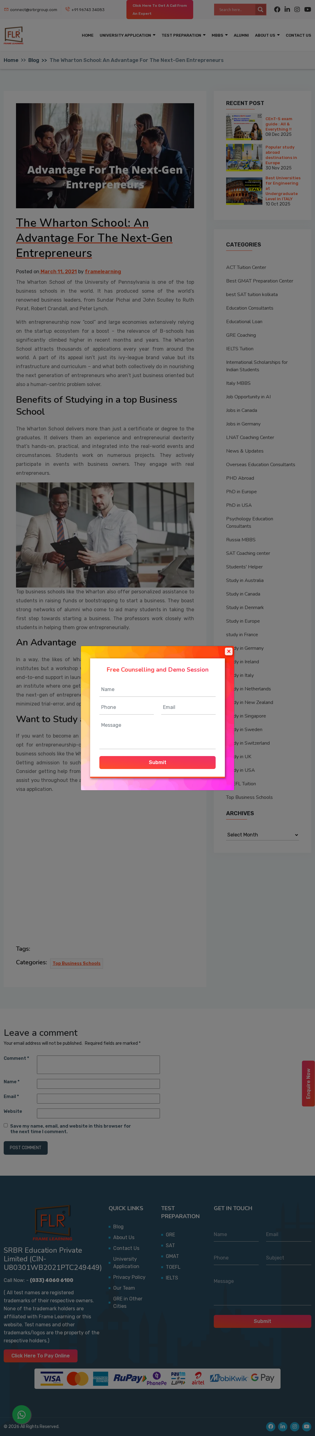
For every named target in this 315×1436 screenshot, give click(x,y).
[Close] (228, 651)
